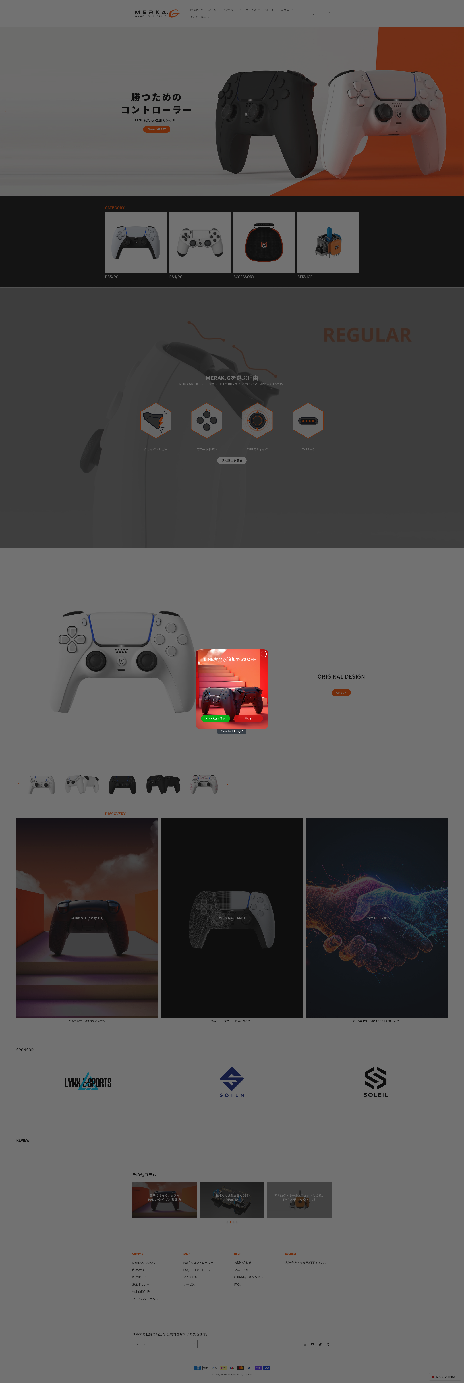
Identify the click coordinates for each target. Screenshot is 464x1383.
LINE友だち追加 (215, 718)
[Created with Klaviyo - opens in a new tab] (232, 731)
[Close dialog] (263, 654)
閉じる (248, 718)
